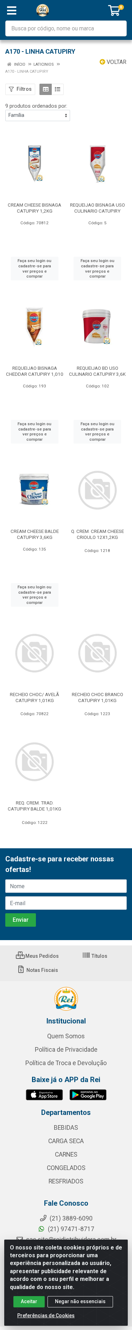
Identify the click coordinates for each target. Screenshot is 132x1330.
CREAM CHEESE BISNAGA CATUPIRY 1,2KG (34, 208)
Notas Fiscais (41, 970)
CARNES (66, 1154)
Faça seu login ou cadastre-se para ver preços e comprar (34, 268)
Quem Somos (66, 1036)
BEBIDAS (66, 1127)
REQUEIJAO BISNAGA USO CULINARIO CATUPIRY (97, 208)
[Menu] (11, 10)
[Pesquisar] (118, 28)
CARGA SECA (66, 1141)
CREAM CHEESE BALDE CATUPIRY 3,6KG (35, 534)
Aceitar (29, 1301)
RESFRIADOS (66, 1181)
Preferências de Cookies (46, 1315)
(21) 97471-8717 (70, 1229)
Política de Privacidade (66, 1049)
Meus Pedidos (41, 956)
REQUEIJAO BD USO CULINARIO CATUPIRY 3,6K (97, 371)
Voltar (115, 62)
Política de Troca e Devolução (66, 1063)
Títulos (98, 956)
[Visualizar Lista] (57, 89)
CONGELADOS (66, 1167)
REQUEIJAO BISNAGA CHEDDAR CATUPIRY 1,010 (34, 371)
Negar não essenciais (80, 1301)
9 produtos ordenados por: (36, 106)
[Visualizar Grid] (45, 89)
